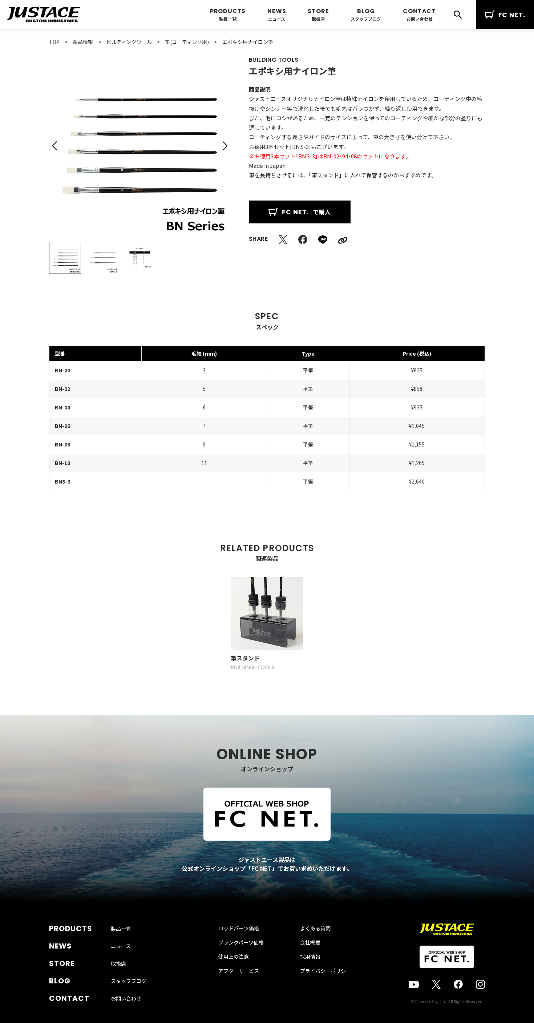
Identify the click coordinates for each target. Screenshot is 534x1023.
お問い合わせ (419, 19)
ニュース (276, 19)
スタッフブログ (366, 19)
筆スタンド (325, 175)
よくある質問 (315, 928)
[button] (54, 146)
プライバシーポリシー (325, 970)
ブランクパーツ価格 (241, 942)
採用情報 (310, 956)
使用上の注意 (233, 956)
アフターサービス (238, 970)
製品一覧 (227, 19)
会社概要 (310, 942)
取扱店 (318, 19)
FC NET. (511, 14)
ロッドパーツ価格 (238, 928)
